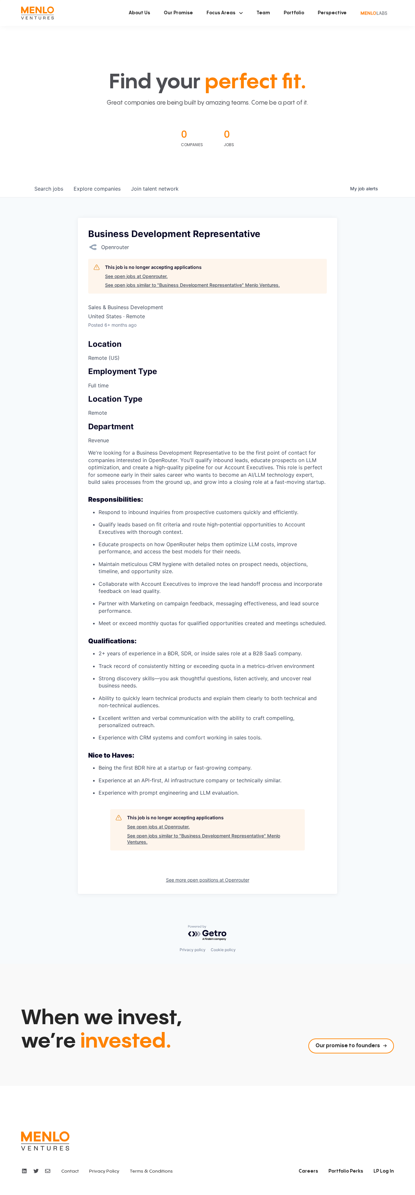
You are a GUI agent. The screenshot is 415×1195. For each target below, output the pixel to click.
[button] (224, 13)
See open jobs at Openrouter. (136, 276)
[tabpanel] (207, 622)
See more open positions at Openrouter (207, 880)
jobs (48, 188)
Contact (70, 1171)
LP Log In (384, 1171)
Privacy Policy (104, 1171)
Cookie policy (223, 949)
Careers (308, 1171)
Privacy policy (193, 949)
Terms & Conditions (151, 1171)
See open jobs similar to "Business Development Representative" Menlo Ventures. (192, 285)
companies (97, 188)
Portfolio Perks (345, 1171)
